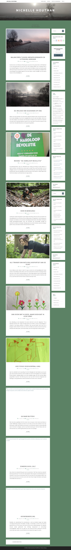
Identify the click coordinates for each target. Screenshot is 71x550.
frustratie (62, 101)
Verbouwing (56, 84)
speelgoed (62, 115)
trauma (62, 118)
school (54, 115)
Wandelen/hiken (56, 86)
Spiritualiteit (56, 77)
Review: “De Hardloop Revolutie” (28, 161)
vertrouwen (60, 121)
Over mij (48, 1)
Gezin (55, 68)
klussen (54, 108)
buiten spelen (56, 100)
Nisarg (45, 547)
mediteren (60, 108)
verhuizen (56, 121)
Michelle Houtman (12, 1)
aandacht (54, 96)
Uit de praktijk (56, 79)
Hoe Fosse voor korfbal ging (27, 366)
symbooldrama (55, 118)
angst (57, 96)
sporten (56, 117)
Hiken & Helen (43, 1)
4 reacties (37, 468)
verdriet (54, 121)
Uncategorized (56, 82)
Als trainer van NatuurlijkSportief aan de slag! (28, 263)
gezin (56, 103)
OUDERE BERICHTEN (17, 542)
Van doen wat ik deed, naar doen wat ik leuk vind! (27, 315)
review (62, 113)
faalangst (59, 101)
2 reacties (36, 418)
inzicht (54, 106)
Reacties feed (56, 302)
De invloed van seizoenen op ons (28, 111)
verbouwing (60, 120)
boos (63, 98)
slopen (57, 115)
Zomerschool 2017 (28, 466)
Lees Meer (28, 75)
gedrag (54, 103)
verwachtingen (55, 123)
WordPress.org (56, 304)
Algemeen (55, 66)
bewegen (60, 98)
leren (57, 108)
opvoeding (55, 111)
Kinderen (55, 70)
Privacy (63, 1)
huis (61, 103)
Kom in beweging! (28, 211)
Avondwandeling (28, 516)
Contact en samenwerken (56, 1)
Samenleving (56, 75)
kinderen (58, 106)
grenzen (59, 103)
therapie (59, 118)
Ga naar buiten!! (28, 416)
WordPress (38, 547)
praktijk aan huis (58, 113)
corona (59, 100)
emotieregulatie (55, 101)
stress (59, 117)
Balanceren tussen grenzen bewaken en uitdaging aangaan (28, 58)
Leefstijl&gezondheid (57, 73)
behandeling (56, 98)
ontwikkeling (59, 110)
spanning (59, 115)
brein (53, 100)
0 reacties (36, 61)
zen (57, 123)
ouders (59, 111)
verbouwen (55, 120)
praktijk (54, 113)
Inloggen (55, 298)
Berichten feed (56, 300)
